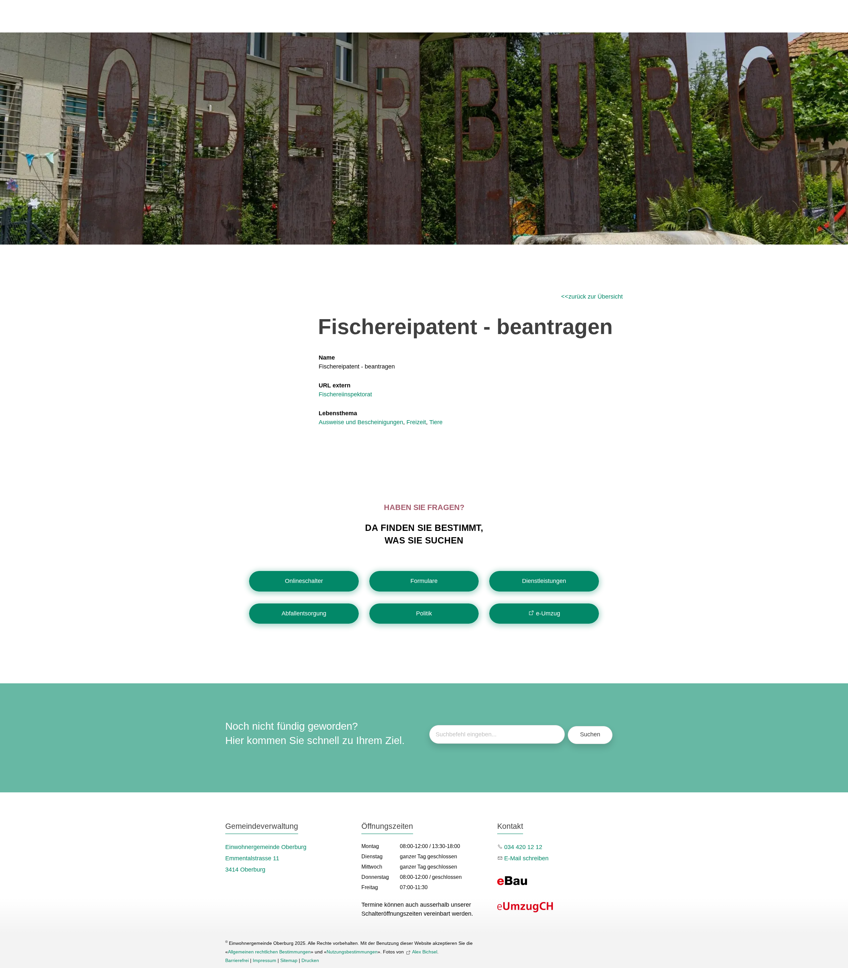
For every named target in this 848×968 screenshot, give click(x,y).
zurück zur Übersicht (595, 296)
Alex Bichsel (424, 951)
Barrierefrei (237, 960)
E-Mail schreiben (526, 858)
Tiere (436, 422)
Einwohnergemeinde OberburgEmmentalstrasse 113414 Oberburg (265, 858)
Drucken (310, 960)
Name (327, 357)
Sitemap (288, 960)
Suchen (590, 734)
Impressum (264, 960)
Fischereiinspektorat (345, 394)
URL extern (334, 385)
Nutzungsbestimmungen (352, 951)
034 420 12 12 (523, 847)
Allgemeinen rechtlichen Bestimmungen (269, 951)
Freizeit (416, 422)
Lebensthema (338, 413)
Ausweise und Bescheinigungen (361, 422)
